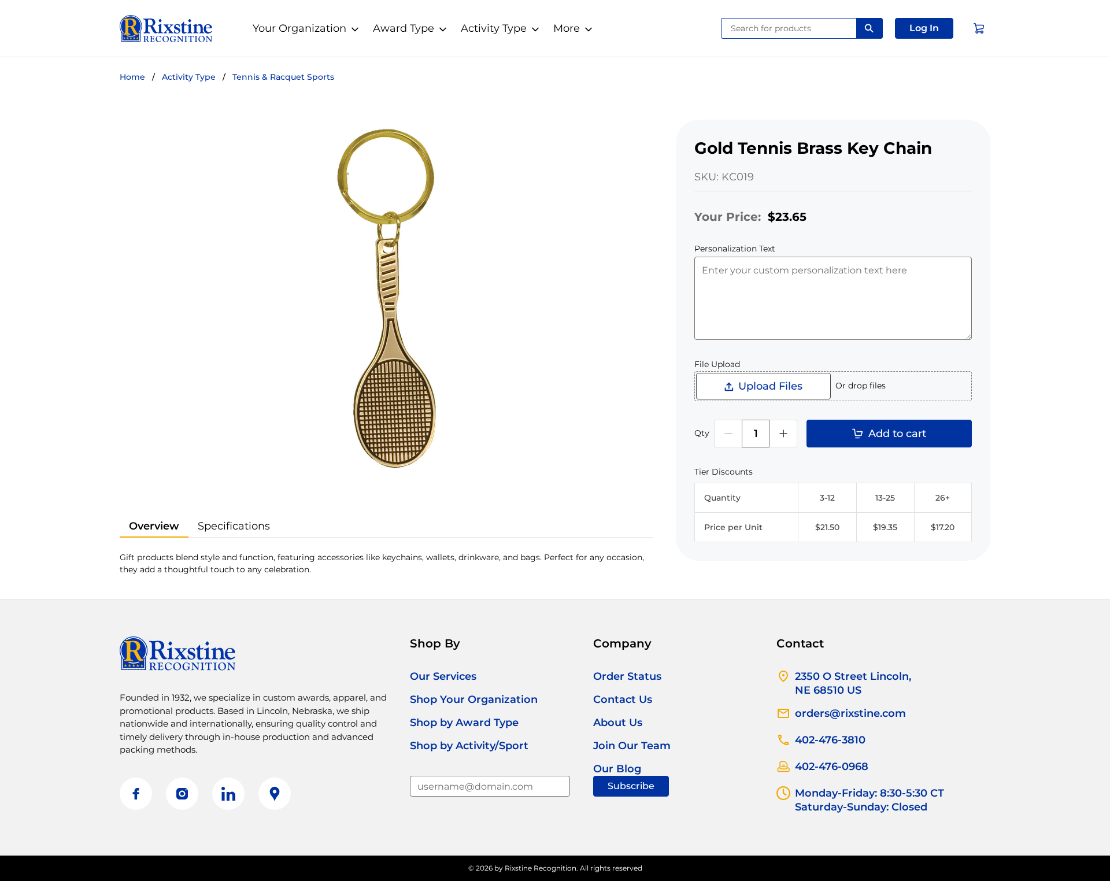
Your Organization (299, 28)
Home (132, 77)
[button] (924, 28)
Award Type (403, 28)
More (566, 28)
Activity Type (494, 28)
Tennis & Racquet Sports (283, 77)
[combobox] (789, 28)
